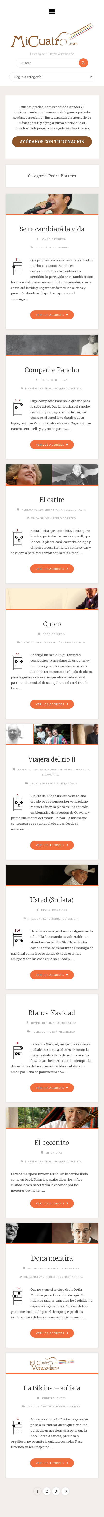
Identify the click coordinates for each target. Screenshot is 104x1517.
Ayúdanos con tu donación (52, 141)
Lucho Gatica (65, 1022)
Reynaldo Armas (54, 910)
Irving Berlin (41, 1022)
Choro (52, 624)
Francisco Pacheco (32, 769)
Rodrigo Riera (54, 634)
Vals (73, 783)
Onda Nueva (40, 518)
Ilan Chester (69, 1268)
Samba (66, 642)
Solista (76, 388)
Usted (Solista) (52, 900)
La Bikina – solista (52, 1388)
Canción (33, 1406)
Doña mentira (52, 1258)
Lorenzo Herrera (53, 380)
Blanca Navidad (52, 1013)
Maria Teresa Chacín (69, 509)
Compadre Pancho (52, 370)
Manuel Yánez (62, 769)
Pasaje (40, 247)
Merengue (33, 388)
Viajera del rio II (52, 759)
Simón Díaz (54, 1152)
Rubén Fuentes (54, 1398)
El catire (52, 500)
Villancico (66, 1031)
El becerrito (52, 1143)
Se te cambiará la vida (52, 229)
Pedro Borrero (60, 247)
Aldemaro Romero (36, 509)
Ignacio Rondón (53, 239)
